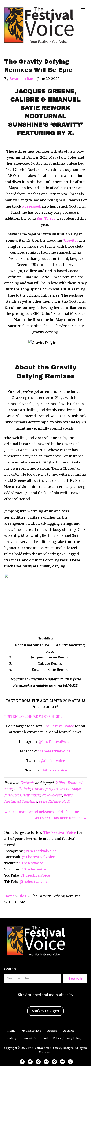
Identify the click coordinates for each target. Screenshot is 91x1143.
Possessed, (31, 206)
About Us (68, 1030)
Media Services (31, 1030)
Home (9, 896)
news (68, 795)
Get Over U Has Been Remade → (60, 818)
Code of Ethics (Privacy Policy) (62, 1038)
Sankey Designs (45, 1011)
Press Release (49, 801)
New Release (52, 795)
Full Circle (22, 789)
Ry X (65, 801)
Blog (22, 896)
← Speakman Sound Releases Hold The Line (41, 812)
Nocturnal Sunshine (20, 801)
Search (10, 969)
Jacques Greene (57, 789)
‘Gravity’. (70, 240)
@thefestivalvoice (34, 881)
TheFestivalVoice (35, 875)
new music (31, 795)
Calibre (60, 783)
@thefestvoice (53, 761)
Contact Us (29, 1038)
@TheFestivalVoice (55, 741)
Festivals (27, 783)
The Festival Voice (58, 726)
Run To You (46, 218)
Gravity (38, 789)
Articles (52, 1030)
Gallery (11, 1038)
